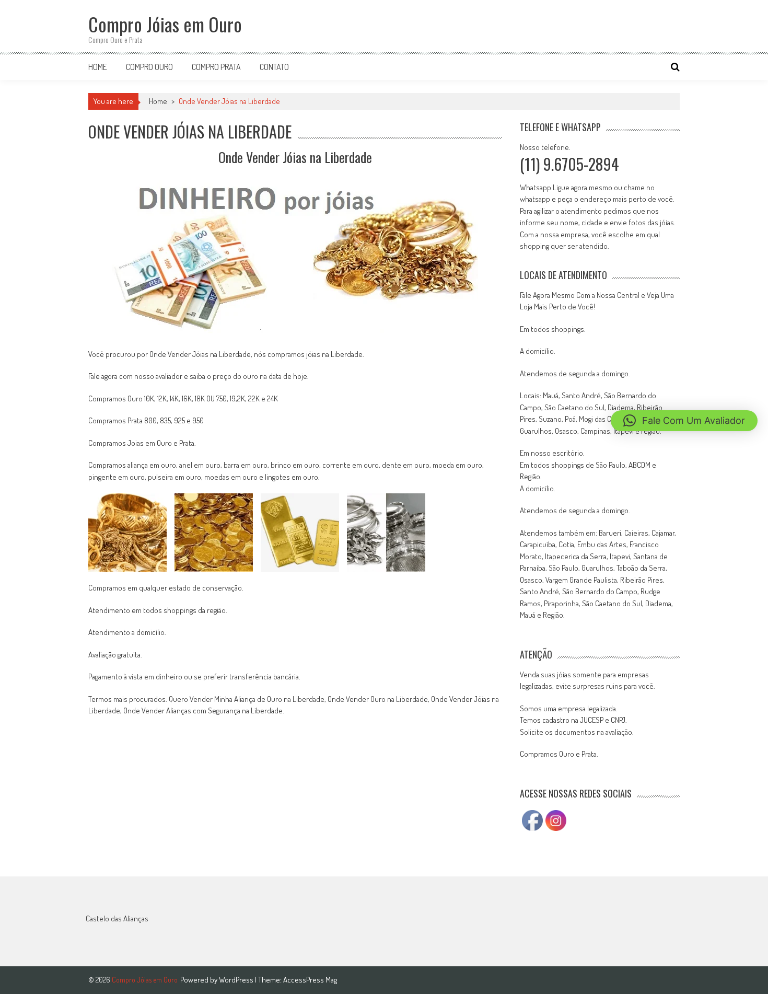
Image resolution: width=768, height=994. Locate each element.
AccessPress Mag (310, 980)
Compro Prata (216, 67)
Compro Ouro (149, 67)
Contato (274, 67)
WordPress (237, 980)
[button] (684, 420)
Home (97, 67)
